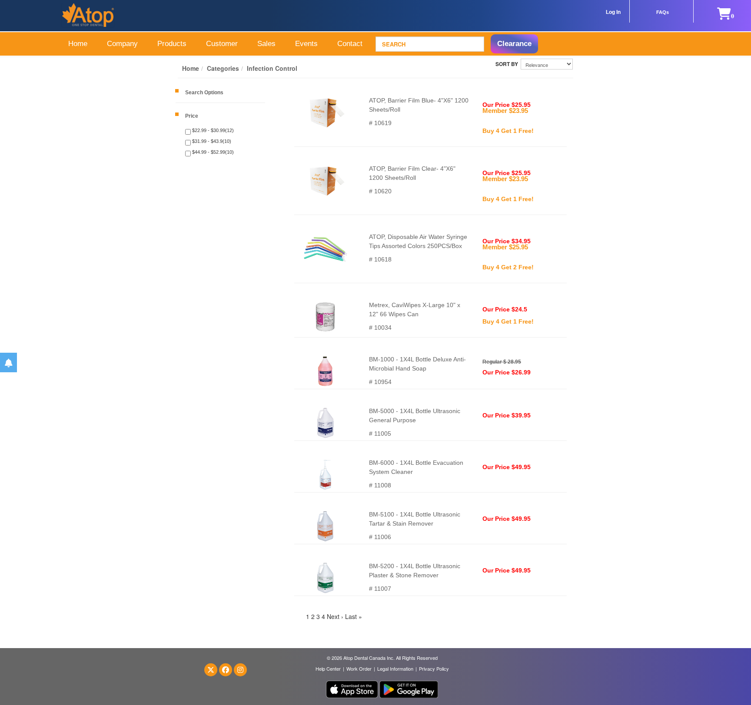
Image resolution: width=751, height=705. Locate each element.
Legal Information (395, 668)
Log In (613, 12)
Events (306, 44)
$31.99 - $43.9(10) (211, 141)
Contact (349, 44)
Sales (266, 44)
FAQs (662, 12)
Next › (335, 616)
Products (171, 44)
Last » (353, 616)
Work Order (359, 668)
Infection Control (272, 68)
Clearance (514, 44)
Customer (222, 44)
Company (122, 44)
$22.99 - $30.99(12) (212, 130)
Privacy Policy (434, 668)
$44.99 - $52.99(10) (212, 152)
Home (77, 44)
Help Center (328, 668)
